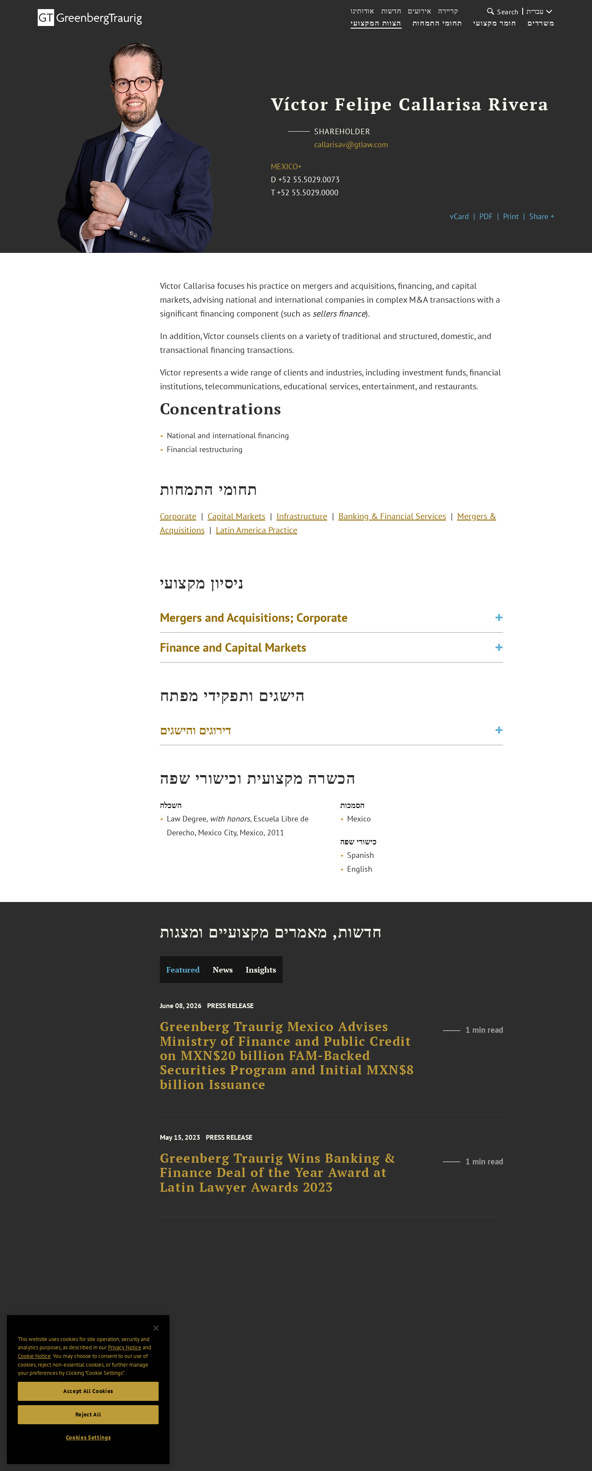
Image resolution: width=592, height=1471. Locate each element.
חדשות (391, 11)
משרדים (541, 23)
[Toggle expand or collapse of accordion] (499, 617)
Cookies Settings (88, 1437)
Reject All (88, 1414)
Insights (261, 969)
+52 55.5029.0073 (309, 179)
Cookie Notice (34, 1356)
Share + (541, 216)
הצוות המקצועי (376, 23)
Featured (183, 969)
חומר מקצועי (495, 23)
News (223, 969)
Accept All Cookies (88, 1391)
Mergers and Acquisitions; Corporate (254, 617)
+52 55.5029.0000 (307, 192)
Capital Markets (236, 516)
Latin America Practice (256, 530)
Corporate (178, 516)
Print (511, 216)
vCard (459, 216)
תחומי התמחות (437, 23)
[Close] (156, 1328)
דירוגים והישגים (195, 730)
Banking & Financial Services (392, 516)
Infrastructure (301, 516)
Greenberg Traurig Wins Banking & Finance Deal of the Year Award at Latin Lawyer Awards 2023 (278, 1172)
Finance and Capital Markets (233, 647)
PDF (486, 216)
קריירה (448, 11)
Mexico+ (286, 166)
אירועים (419, 11)
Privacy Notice (124, 1347)
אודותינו (362, 11)
